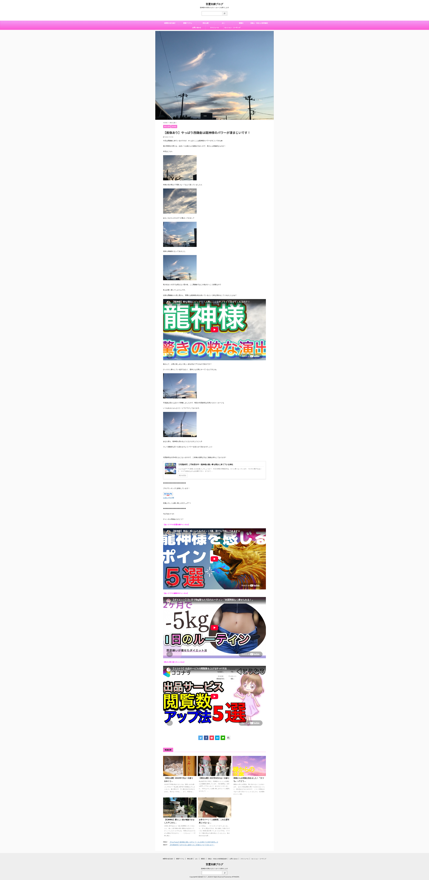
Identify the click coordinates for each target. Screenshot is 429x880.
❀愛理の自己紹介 (170, 23)
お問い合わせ (196, 27)
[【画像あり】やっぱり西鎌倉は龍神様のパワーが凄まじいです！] (217, 738)
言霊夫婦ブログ (214, 4)
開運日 (241, 23)
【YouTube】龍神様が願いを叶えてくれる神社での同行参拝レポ (193, 842)
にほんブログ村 (168, 498)
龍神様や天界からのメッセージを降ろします (214, 868)
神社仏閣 (205, 23)
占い (223, 23)
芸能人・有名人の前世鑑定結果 (259, 23)
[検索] (224, 13)
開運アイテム (187, 23)
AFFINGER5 (235, 877)
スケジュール (214, 27)
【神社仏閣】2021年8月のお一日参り (215, 778)
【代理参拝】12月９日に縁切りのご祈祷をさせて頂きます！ (192, 845)
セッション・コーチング (232, 27)
